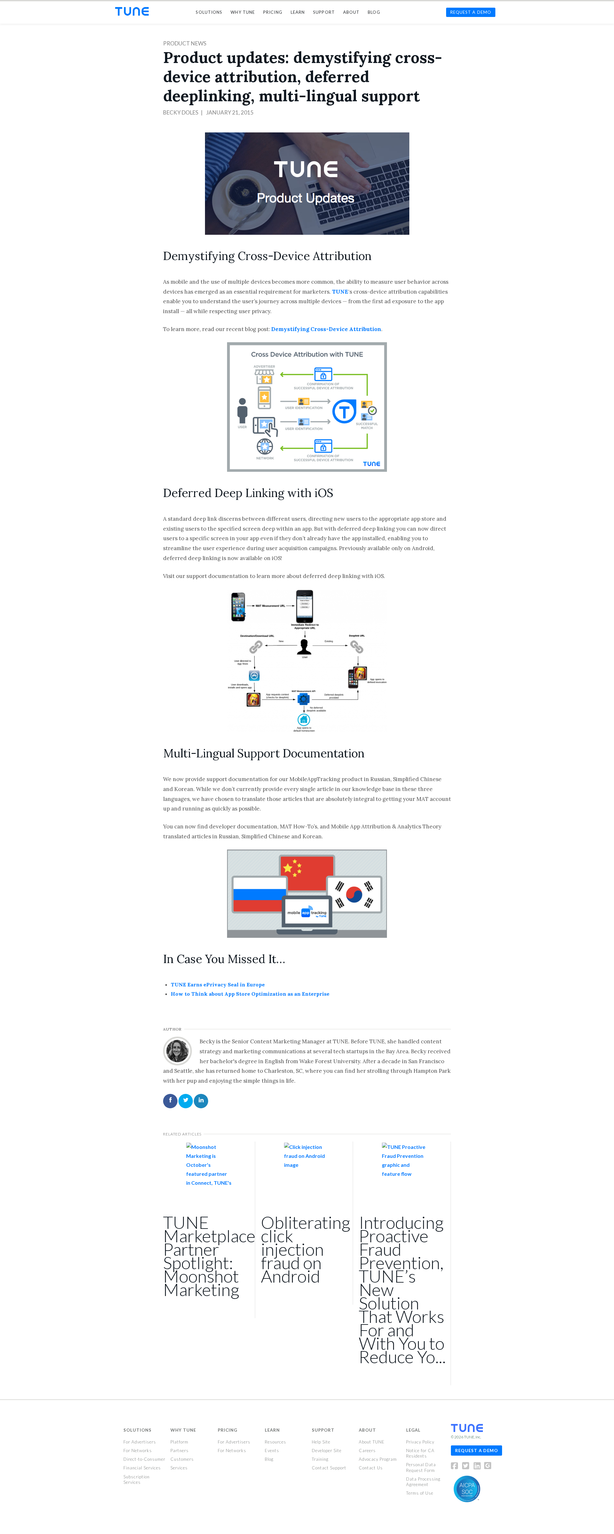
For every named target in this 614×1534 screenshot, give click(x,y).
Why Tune (183, 1430)
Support (323, 1430)
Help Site (321, 1441)
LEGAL (413, 1430)
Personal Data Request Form (421, 1467)
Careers (367, 1450)
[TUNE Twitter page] (467, 1466)
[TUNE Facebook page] (456, 1466)
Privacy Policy (420, 1441)
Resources (275, 1441)
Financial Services (142, 1467)
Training (320, 1459)
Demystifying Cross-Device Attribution (326, 329)
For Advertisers (139, 1441)
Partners (179, 1450)
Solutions (137, 1430)
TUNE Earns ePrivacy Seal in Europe (218, 984)
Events (272, 1450)
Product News (184, 43)
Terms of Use (419, 1493)
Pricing (227, 1430)
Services (179, 1467)
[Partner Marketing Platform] (132, 11)
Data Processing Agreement (423, 1481)
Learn (272, 1430)
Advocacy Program (378, 1459)
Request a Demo (476, 1450)
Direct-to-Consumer (144, 1459)
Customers (182, 1459)
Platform (179, 1441)
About (367, 1430)
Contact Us (371, 1467)
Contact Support (329, 1467)
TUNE (340, 291)
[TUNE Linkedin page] (477, 1466)
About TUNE (372, 1441)
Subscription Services (136, 1479)
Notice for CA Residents (420, 1453)
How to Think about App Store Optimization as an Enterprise (250, 994)
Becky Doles (180, 112)
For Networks (137, 1450)
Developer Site (327, 1450)
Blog (269, 1459)
